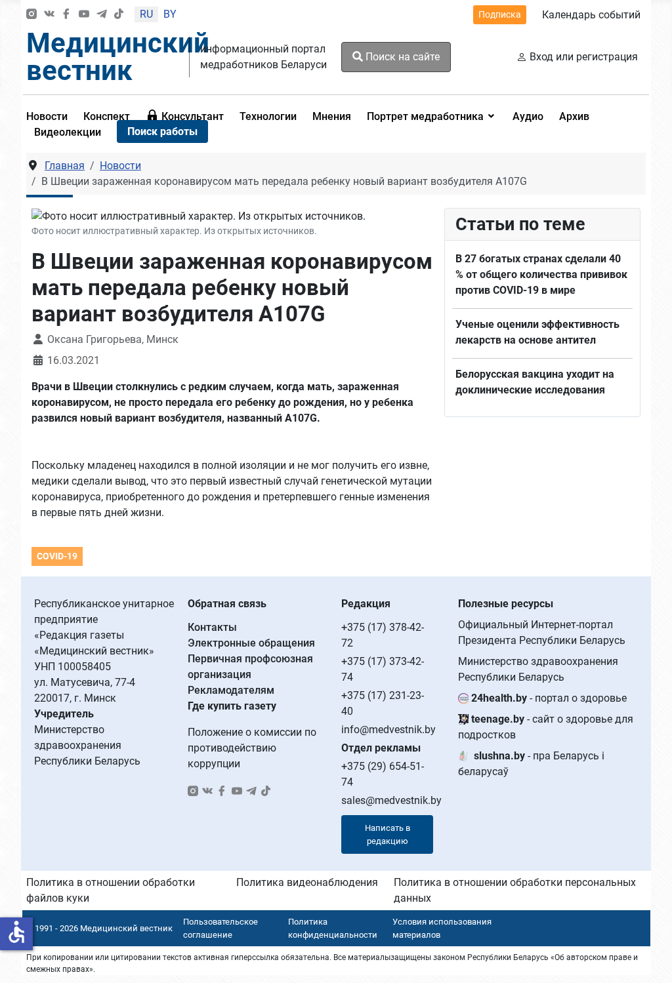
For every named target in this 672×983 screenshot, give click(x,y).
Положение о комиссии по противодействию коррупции (252, 748)
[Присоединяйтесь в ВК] (49, 14)
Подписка (499, 14)
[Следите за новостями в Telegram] (101, 14)
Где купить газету (232, 706)
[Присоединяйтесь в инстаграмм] (31, 14)
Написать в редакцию (387, 834)
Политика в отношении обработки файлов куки (110, 890)
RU (146, 14)
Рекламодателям (231, 690)
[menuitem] (106, 116)
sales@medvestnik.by (391, 800)
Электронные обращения (251, 643)
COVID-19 (57, 556)
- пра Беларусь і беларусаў (531, 764)
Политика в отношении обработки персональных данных (515, 890)
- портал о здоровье (549, 698)
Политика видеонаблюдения (307, 882)
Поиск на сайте (401, 56)
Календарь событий (591, 15)
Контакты (212, 627)
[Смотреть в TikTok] (119, 14)
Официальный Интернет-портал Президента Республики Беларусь (541, 632)
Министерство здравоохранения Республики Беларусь (538, 669)
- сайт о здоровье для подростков (545, 727)
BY (170, 14)
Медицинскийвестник (117, 57)
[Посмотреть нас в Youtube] (84, 14)
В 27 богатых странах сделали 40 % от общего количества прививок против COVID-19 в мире (541, 274)
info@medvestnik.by (388, 729)
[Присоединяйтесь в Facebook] (66, 14)
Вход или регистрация (584, 56)
